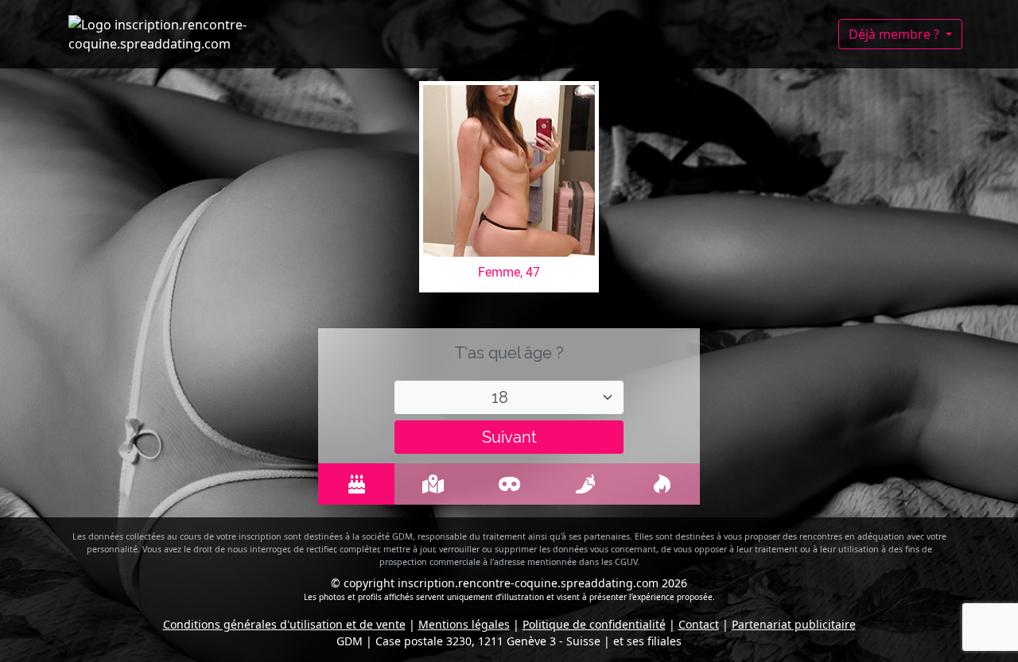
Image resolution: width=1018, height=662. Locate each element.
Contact (698, 624)
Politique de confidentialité (594, 624)
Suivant (509, 437)
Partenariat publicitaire (794, 624)
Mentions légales (464, 624)
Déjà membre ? (895, 34)
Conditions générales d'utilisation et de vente (284, 624)
